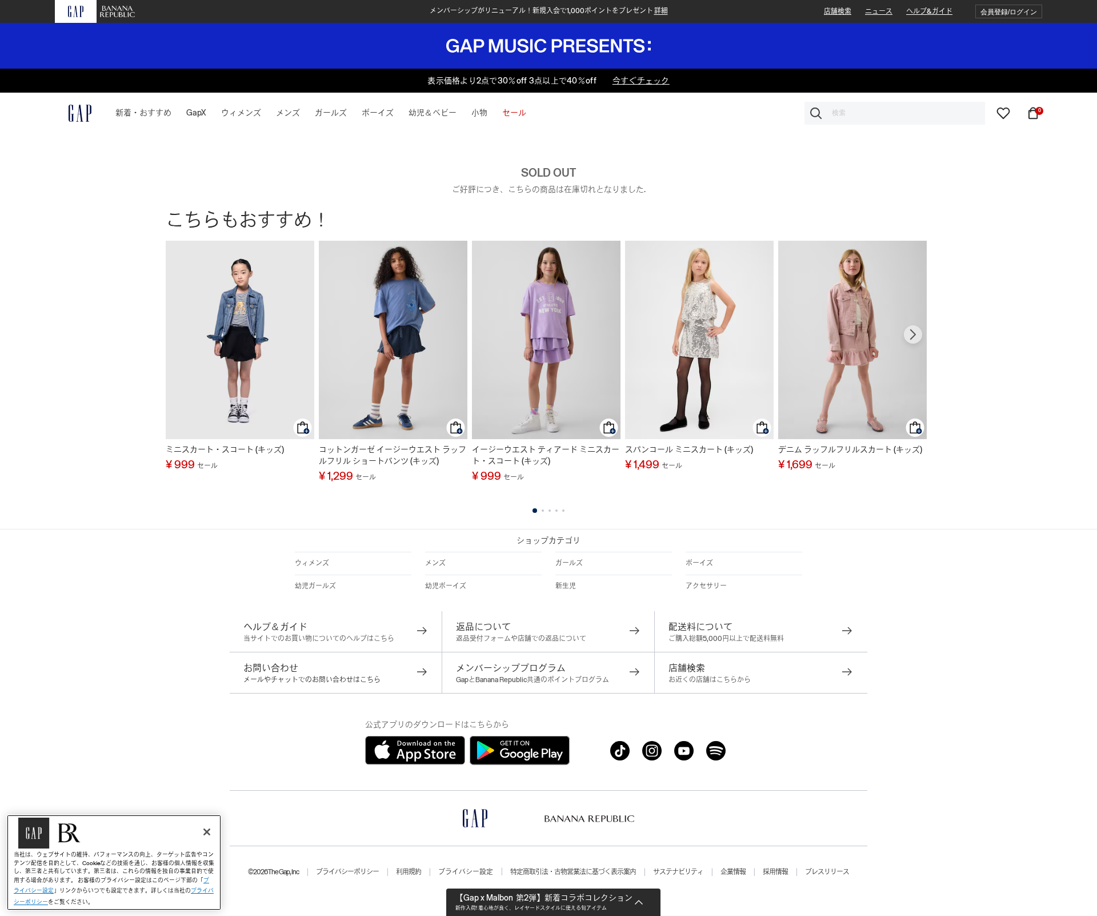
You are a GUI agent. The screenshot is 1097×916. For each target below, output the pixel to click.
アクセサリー (706, 586)
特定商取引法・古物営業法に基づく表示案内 (573, 872)
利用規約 (408, 872)
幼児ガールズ (315, 586)
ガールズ (569, 563)
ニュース (878, 11)
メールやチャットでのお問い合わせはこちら (312, 680)
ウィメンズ (312, 563)
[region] (114, 862)
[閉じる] (206, 832)
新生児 (565, 586)
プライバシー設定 (465, 872)
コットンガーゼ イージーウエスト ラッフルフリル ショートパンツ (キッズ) (392, 455)
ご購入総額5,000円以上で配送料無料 (726, 639)
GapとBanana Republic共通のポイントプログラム (532, 680)
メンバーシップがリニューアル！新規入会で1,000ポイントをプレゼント (549, 11)
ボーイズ (699, 563)
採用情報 (775, 872)
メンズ (435, 563)
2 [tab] (543, 510)
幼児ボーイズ (445, 586)
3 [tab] (549, 510)
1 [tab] (535, 510)
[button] (1009, 11)
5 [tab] (563, 510)
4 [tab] (556, 510)
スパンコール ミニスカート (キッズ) (689, 449)
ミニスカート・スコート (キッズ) (225, 449)
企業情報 (733, 872)
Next (913, 334)
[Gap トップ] (73, 113)
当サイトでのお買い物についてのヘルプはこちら (318, 639)
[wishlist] (1003, 112)
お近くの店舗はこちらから (709, 680)
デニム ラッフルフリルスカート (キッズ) (850, 449)
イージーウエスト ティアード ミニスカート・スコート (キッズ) (545, 455)
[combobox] (894, 113)
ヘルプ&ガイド (929, 11)
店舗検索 (837, 11)
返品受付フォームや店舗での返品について (521, 639)
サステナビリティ (678, 872)
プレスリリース (827, 872)
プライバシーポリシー (347, 872)
